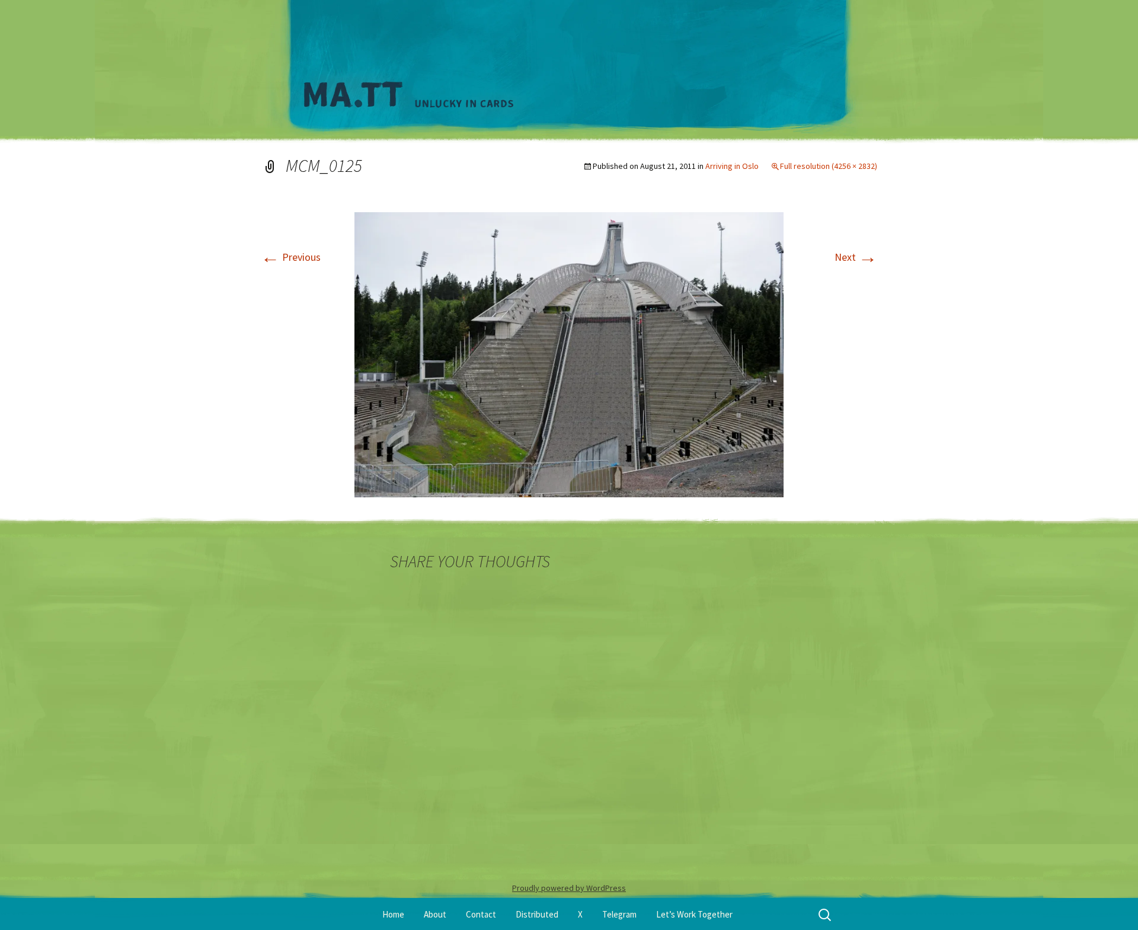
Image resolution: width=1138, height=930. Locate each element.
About (435, 914)
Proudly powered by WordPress (569, 888)
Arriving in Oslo (732, 166)
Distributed (537, 914)
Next (856, 257)
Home (393, 914)
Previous (291, 257)
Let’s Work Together (694, 914)
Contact (481, 914)
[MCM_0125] (569, 353)
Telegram (619, 914)
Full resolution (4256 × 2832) (828, 166)
